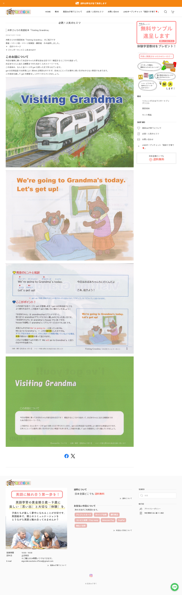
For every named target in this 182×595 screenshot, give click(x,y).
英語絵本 (146, 108)
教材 (57, 12)
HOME (48, 12)
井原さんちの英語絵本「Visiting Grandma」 (29, 30)
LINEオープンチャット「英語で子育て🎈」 (141, 12)
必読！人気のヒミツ (95, 12)
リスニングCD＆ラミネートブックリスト (155, 102)
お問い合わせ (113, 12)
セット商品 (147, 115)
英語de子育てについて (72, 12)
